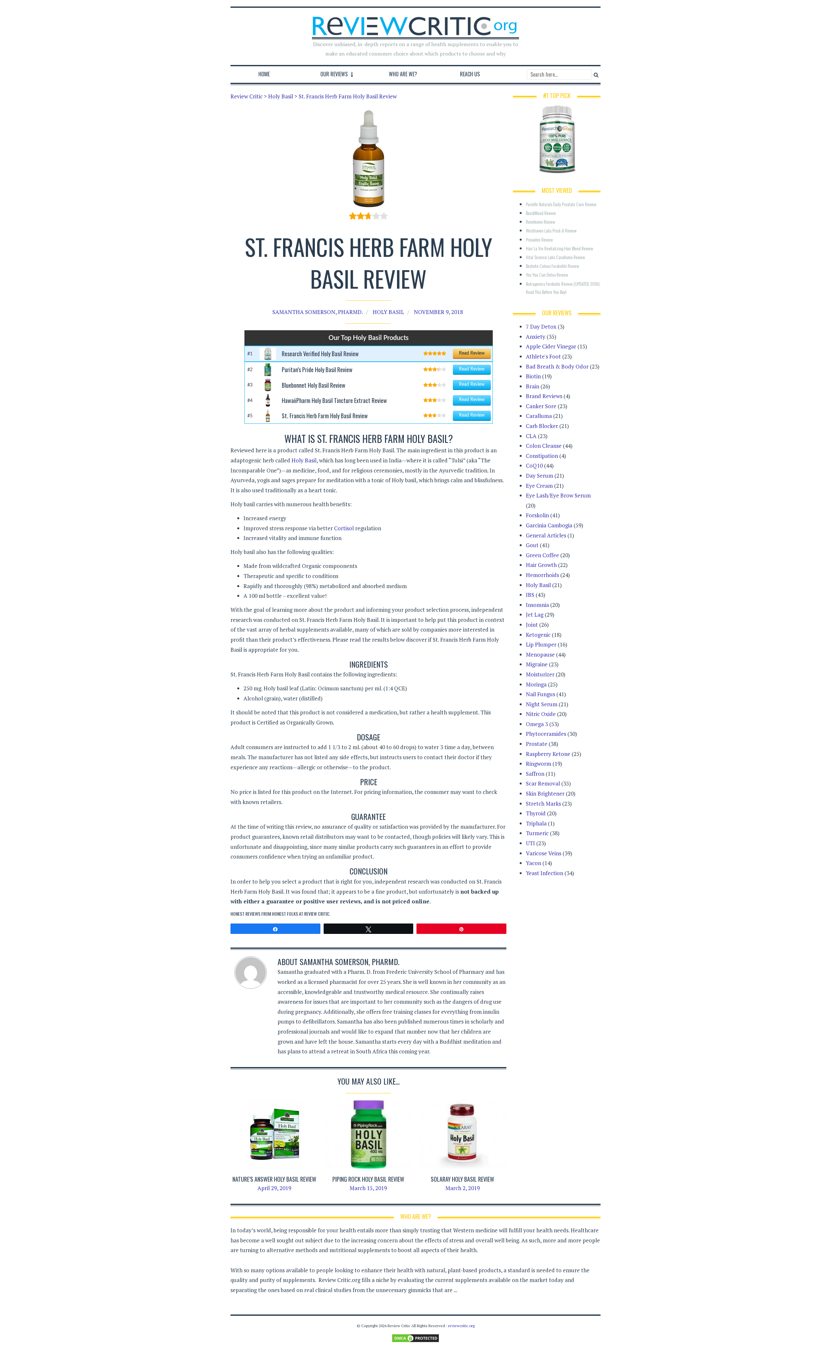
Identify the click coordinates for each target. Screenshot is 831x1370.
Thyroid (536, 813)
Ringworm (538, 763)
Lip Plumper (541, 644)
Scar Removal (543, 783)
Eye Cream (539, 485)
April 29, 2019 (274, 1188)
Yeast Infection (544, 873)
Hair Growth (541, 565)
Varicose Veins (543, 853)
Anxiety (535, 336)
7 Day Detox (541, 326)
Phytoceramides (546, 733)
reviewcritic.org (461, 1325)
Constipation (542, 455)
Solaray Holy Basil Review (462, 1179)
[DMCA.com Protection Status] (415, 1337)
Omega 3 (537, 724)
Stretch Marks (543, 803)
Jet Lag (534, 614)
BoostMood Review (541, 212)
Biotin (533, 376)
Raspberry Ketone (548, 754)
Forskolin (537, 515)
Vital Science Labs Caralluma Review (555, 257)
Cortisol (344, 528)
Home (264, 74)
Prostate (536, 744)
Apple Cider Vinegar (551, 346)
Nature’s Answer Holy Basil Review (274, 1179)
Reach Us (470, 74)
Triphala (536, 823)
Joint (532, 624)
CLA (531, 436)
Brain (532, 386)
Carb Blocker (542, 426)
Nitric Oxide (541, 714)
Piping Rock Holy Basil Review (368, 1179)
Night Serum (541, 704)
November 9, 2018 (438, 312)
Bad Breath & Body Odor (557, 366)
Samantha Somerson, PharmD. (317, 312)
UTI (530, 843)
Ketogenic (538, 634)
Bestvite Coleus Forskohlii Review (552, 265)
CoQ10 (534, 465)
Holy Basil (388, 312)
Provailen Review (539, 239)
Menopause (540, 654)
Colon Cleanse (544, 445)
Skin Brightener (545, 793)
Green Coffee (542, 555)
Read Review (472, 353)
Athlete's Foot (543, 356)
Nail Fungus (540, 694)
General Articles (546, 535)
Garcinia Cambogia (549, 525)
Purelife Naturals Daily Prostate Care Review (561, 204)
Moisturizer (540, 674)
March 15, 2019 (368, 1188)
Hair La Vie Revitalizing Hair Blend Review (559, 248)
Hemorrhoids (542, 575)
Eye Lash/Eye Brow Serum (558, 495)
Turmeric (537, 833)
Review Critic (316, 913)
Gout (532, 545)
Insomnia (537, 605)
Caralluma (539, 416)
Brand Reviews (544, 396)
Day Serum (539, 475)
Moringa (536, 684)
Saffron (535, 773)
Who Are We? (403, 74)
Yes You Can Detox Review (547, 274)
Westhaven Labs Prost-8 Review (551, 230)
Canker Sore (541, 406)
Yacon (533, 863)
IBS (530, 594)
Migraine (537, 664)
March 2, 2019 (462, 1188)
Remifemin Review (540, 221)
